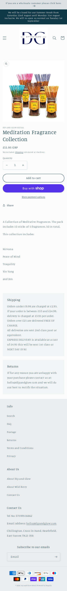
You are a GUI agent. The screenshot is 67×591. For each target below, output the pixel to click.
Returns (11, 440)
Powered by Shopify (44, 585)
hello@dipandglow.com (41, 523)
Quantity (7, 158)
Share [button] (10, 205)
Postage (11, 431)
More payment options (33, 197)
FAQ (9, 423)
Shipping (19, 152)
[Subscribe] (56, 557)
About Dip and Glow (19, 478)
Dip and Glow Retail (28, 585)
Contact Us (13, 494)
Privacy (11, 456)
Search (11, 415)
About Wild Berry (17, 486)
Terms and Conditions (20, 447)
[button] (4, 38)
